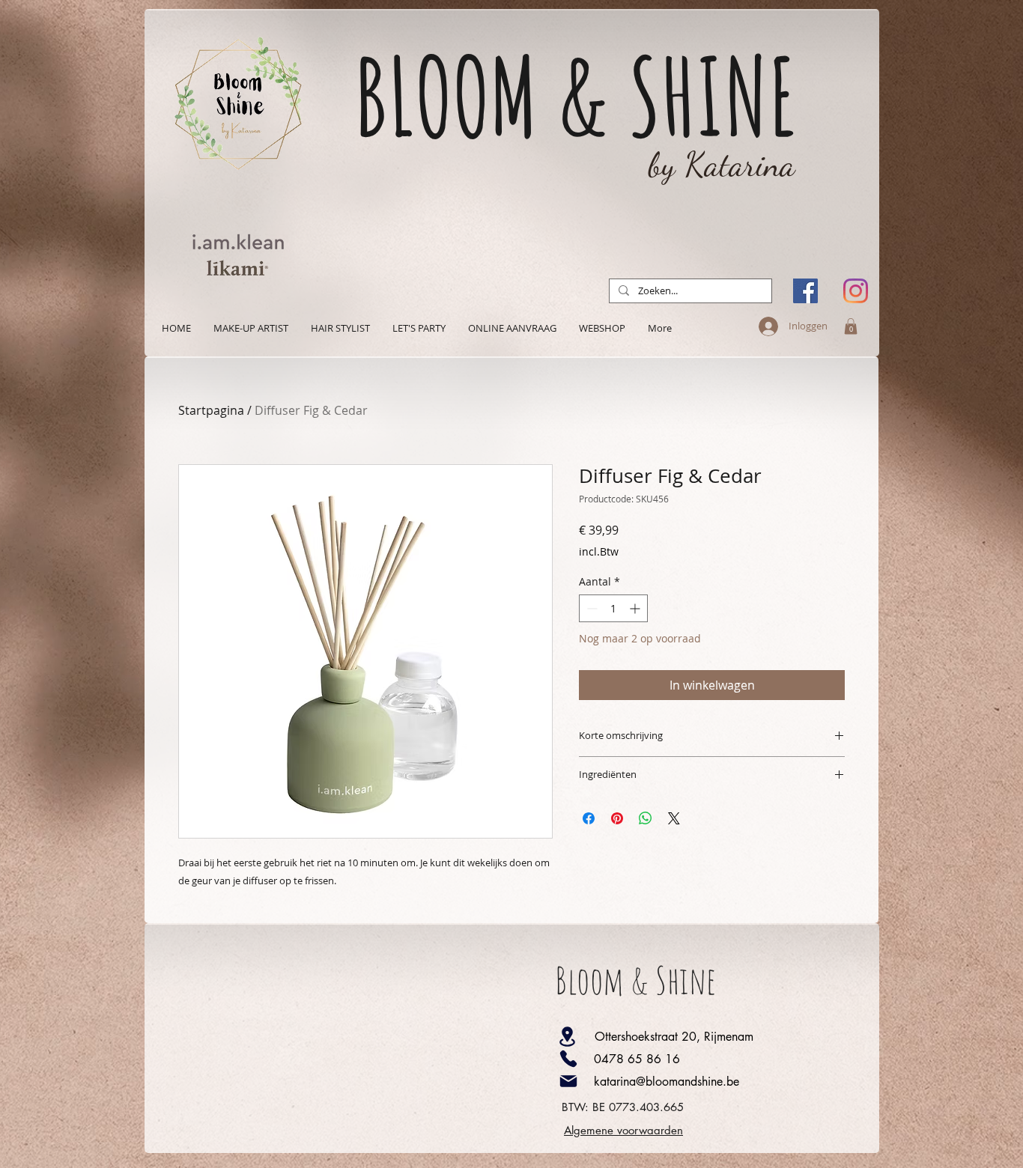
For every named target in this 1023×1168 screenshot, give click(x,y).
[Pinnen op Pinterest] (617, 818)
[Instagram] (855, 291)
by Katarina (722, 165)
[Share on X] (674, 818)
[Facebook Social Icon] (805, 291)
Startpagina (211, 410)
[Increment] (636, 608)
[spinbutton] (613, 608)
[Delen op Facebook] (589, 818)
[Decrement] (590, 608)
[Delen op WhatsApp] (646, 818)
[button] (850, 326)
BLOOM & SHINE (576, 95)
